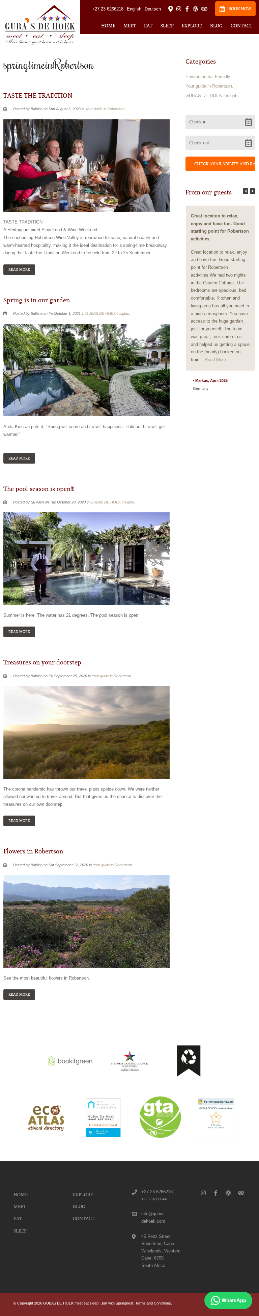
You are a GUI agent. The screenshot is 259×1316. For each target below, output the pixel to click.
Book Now (239, 8)
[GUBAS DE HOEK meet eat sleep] (40, 24)
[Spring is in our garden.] (86, 369)
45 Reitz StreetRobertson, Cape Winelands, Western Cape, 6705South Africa (160, 1251)
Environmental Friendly (207, 76)
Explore (192, 25)
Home (108, 25)
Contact (241, 25)
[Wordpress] (195, 8)
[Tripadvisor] (204, 8)
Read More (19, 269)
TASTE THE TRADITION (38, 95)
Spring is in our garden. (37, 300)
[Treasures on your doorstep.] (86, 731)
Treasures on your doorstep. (43, 662)
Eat (148, 25)
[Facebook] (187, 8)
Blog (216, 25)
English (134, 8)
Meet (129, 25)
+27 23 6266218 (107, 9)
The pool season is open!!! (39, 489)
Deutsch (153, 8)
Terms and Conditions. (153, 1303)
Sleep (167, 25)
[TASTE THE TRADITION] (86, 165)
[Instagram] (178, 8)
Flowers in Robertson (33, 851)
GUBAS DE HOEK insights (107, 313)
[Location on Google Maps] (170, 8)
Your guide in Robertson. (105, 109)
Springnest (124, 1303)
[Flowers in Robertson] (86, 921)
